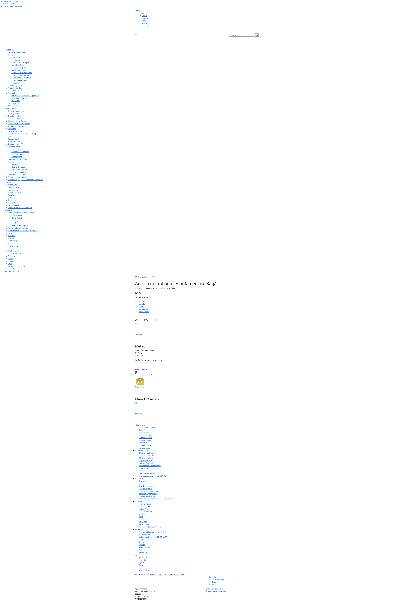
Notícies (142, 301)
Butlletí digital (144, 547)
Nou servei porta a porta (148, 534)
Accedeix (138, 334)
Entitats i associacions (147, 496)
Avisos (156, 276)
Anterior (138, 369)
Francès (145, 26)
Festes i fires (144, 509)
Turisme (138, 501)
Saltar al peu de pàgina (12, 6)
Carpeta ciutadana (146, 460)
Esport (141, 562)
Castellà (145, 18)
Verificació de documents (149, 468)
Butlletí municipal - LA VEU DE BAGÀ (153, 537)
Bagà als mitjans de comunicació (152, 532)
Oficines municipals (146, 453)
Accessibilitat (214, 584)
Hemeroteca (144, 552)
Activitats (142, 514)
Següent (145, 369)
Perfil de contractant (147, 440)
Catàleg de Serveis (146, 455)
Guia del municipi (145, 488)
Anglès (144, 21)
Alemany (145, 23)
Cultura (141, 565)
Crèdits (211, 574)
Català (144, 16)
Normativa (143, 443)
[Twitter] (151, 574)
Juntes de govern (145, 435)
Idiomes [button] (142, 13)
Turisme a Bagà (145, 504)
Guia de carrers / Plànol (148, 486)
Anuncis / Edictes (145, 438)
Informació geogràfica (148, 494)
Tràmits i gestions (146, 458)
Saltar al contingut (10, 4)
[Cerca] (257, 35)
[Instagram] (179, 574)
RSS (140, 550)
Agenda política (145, 309)
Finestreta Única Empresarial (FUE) (152, 476)
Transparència (144, 448)
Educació (142, 560)
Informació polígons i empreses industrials (156, 499)
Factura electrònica (146, 473)
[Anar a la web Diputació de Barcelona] (215, 591)
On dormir (143, 522)
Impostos (142, 471)
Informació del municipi (148, 491)
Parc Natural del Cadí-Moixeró (151, 527)
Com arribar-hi (144, 481)
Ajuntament (140, 425)
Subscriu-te (139, 387)
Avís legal (212, 582)
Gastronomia (144, 524)
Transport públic (145, 483)
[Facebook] (160, 574)
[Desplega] (149, 277)
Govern (141, 430)
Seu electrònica (145, 445)
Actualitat (144, 277)
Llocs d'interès (144, 506)
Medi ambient (144, 557)
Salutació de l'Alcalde (147, 427)
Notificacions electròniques (150, 466)
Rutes (141, 516)
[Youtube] (169, 574)
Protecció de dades (216, 579)
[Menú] (2, 47)
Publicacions (144, 312)
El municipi (139, 478)
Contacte (138, 10)
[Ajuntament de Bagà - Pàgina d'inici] (154, 39)
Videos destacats (145, 511)
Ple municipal (144, 432)
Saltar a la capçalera (11, 1)
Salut (141, 567)
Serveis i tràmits (141, 450)
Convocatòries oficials (147, 463)
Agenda (142, 304)
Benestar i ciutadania (147, 570)
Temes (137, 555)
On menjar (143, 519)
